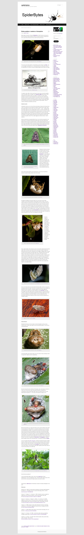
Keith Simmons (38, 283)
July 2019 (54, 106)
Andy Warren (37, 437)
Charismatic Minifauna (56, 84)
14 (48, 31)
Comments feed (55, 142)
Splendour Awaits (56, 92)
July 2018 (54, 108)
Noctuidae (41, 154)
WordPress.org (55, 143)
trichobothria (36, 209)
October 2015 (55, 116)
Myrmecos (55, 90)
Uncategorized (55, 74)
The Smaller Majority (56, 95)
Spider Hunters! (48, 24)
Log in (54, 140)
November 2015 (55, 115)
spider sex (55, 70)
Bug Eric (54, 82)
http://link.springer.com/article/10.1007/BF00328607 (38, 514)
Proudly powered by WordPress (42, 531)
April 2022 (54, 103)
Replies (26, 526)
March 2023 (55, 101)
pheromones (23, 526)
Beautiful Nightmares (56, 79)
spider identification (56, 68)
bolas (46, 64)
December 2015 (55, 114)
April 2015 (54, 122)
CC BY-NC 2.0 (45, 470)
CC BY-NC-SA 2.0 (46, 283)
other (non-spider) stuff (56, 64)
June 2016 (54, 111)
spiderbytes (25, 5)
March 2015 (55, 123)
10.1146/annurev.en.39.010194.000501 (30, 510)
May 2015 (54, 121)
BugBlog (54, 83)
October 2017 (55, 109)
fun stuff (54, 62)
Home (22, 24)
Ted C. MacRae (33, 318)
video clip (40, 476)
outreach (54, 65)
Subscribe (56, 41)
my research (55, 63)
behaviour (54, 60)
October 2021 (55, 104)
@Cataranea (60, 33)
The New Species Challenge (57, 94)
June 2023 (54, 100)
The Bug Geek (55, 93)
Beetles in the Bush (56, 80)
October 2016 (55, 110)
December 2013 (55, 136)
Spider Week (55, 71)
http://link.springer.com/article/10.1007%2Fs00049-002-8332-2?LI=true (34, 502)
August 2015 (55, 118)
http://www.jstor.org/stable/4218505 (28, 507)
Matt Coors (40, 61)
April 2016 (54, 113)
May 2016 (54, 112)
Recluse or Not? (42, 24)
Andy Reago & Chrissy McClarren (40, 144)
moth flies (42, 290)
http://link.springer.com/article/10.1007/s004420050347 (30, 519)
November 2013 (55, 137)
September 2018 (55, 107)
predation (54, 66)
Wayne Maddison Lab (56, 96)
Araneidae (37, 444)
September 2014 (55, 126)
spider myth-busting (56, 69)
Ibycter (54, 86)
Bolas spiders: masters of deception (32, 31)
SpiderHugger (55, 91)
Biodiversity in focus (56, 81)
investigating (42, 437)
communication (55, 61)
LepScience (55, 87)
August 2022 (55, 102)
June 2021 (54, 105)
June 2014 (54, 129)
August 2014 (55, 127)
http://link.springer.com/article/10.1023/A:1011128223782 (32, 496)
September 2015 (55, 117)
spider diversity (55, 67)
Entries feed (55, 141)
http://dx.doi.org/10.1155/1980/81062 (27, 491)
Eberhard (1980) (38, 94)
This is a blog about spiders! (34, 24)
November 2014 (55, 125)
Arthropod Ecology (56, 78)
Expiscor (54, 85)
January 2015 (55, 124)
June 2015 (54, 120)
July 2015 (54, 119)
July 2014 (54, 128)
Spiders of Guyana (56, 72)
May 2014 (54, 130)
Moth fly (25, 318)
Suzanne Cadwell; (37, 470)
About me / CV (27, 24)
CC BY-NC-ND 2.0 (30, 167)
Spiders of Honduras (56, 73)
